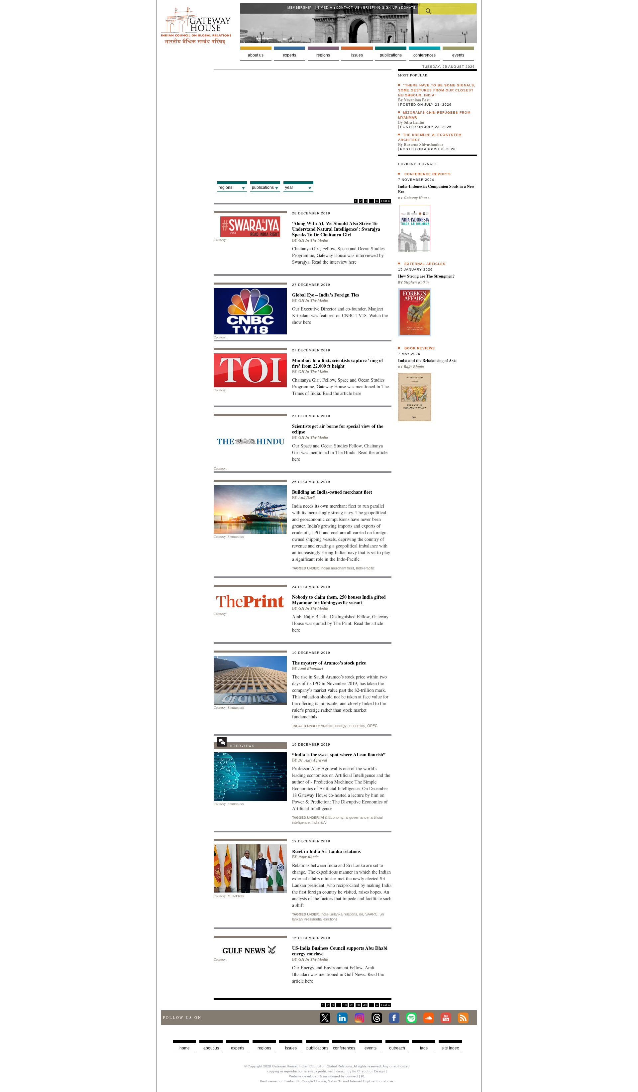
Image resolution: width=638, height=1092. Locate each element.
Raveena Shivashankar (423, 144)
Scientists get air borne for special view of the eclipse (337, 428)
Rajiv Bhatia (308, 857)
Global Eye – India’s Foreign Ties (325, 295)
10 (345, 1005)
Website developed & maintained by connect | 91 (327, 1076)
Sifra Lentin (414, 122)
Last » (385, 201)
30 (358, 1005)
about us (211, 1048)
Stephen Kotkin (416, 282)
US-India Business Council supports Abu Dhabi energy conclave (339, 950)
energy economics (350, 726)
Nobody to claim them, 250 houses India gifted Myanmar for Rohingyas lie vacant (339, 599)
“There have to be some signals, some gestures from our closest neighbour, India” (437, 90)
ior (361, 914)
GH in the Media (313, 240)
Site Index (450, 1048)
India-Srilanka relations (339, 914)
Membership (299, 7)
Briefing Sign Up (380, 7)
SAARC (371, 914)
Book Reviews (419, 348)
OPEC (372, 726)
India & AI (319, 822)
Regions (323, 55)
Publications (391, 55)
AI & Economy (332, 817)
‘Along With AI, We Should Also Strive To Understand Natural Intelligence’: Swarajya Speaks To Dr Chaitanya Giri (336, 228)
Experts (289, 55)
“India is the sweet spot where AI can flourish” (338, 754)
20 (351, 1005)
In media (323, 7)
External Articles (425, 264)
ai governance (357, 817)
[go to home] (196, 43)
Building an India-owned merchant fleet (332, 492)
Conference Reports (427, 174)
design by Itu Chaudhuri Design (360, 1071)
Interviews (242, 746)
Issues (357, 55)
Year (289, 187)
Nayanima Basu (417, 100)
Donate (408, 7)
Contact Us (348, 7)
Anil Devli (306, 497)
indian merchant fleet (337, 568)
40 (365, 1005)
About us (256, 55)
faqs (424, 1048)
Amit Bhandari (310, 668)
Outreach (397, 1048)
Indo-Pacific (365, 568)
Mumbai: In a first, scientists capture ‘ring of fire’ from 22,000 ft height (337, 363)
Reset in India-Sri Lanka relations (326, 851)
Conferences (424, 55)
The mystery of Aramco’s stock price (329, 663)
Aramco (327, 726)
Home (184, 1048)
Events (458, 55)
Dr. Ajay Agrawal (312, 760)
